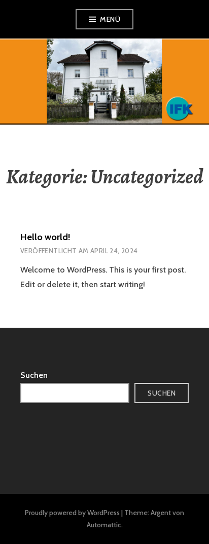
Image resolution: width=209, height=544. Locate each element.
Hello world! (45, 237)
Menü (110, 19)
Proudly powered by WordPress (72, 512)
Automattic (104, 524)
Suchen (34, 375)
